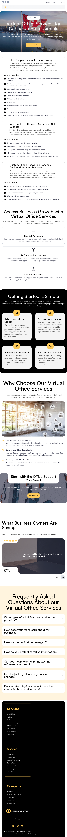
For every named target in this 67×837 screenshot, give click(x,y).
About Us (18, 819)
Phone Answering (12, 723)
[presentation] (57, 577)
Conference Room (13, 766)
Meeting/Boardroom (13, 760)
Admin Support (11, 726)
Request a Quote (32, 45)
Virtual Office (11, 714)
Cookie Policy (32, 834)
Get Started (32, 495)
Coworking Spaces (13, 769)
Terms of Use (11, 803)
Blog (54, 2)
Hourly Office (11, 757)
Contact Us (61, 2)
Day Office (10, 772)
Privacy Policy (11, 800)
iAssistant (10, 717)
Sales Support (11, 731)
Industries (10, 791)
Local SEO (10, 734)
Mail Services (11, 728)
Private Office (11, 754)
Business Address (12, 720)
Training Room (11, 763)
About (48, 2)
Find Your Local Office (14, 794)
